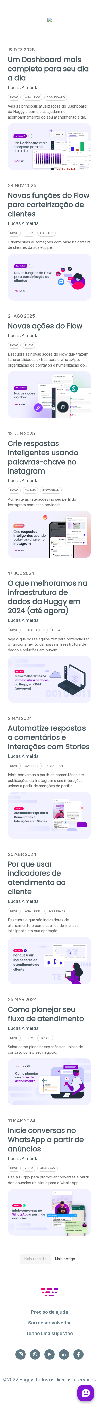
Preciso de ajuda (49, 1312)
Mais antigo (65, 1259)
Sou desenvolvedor (49, 1323)
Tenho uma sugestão (49, 1333)
